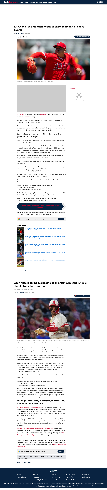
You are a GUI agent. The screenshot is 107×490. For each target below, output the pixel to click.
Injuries (50, 2)
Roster (45, 2)
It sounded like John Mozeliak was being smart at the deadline (35, 428)
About (19, 474)
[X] (97, 2)
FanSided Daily (21, 477)
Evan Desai (19, 33)
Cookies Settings (71, 480)
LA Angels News (26, 270)
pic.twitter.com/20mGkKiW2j (25, 383)
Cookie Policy (86, 477)
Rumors (26, 2)
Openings (35, 474)
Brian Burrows (20, 292)
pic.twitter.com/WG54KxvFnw (38, 169)
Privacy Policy (56, 477)
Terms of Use (70, 477)
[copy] (26, 37)
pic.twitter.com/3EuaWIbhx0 (25, 187)
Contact (54, 474)
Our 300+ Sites (70, 474)
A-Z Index (55, 480)
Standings (39, 2)
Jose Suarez (25, 117)
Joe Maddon (20, 114)
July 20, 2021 (37, 171)
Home (18, 270)
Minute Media (9, 483)
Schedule (32, 2)
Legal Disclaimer (22, 480)
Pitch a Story (36, 477)
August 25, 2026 (40, 385)
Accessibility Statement (40, 480)
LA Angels (43, 114)
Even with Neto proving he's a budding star (29, 407)
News (21, 2)
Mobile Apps (85, 474)
